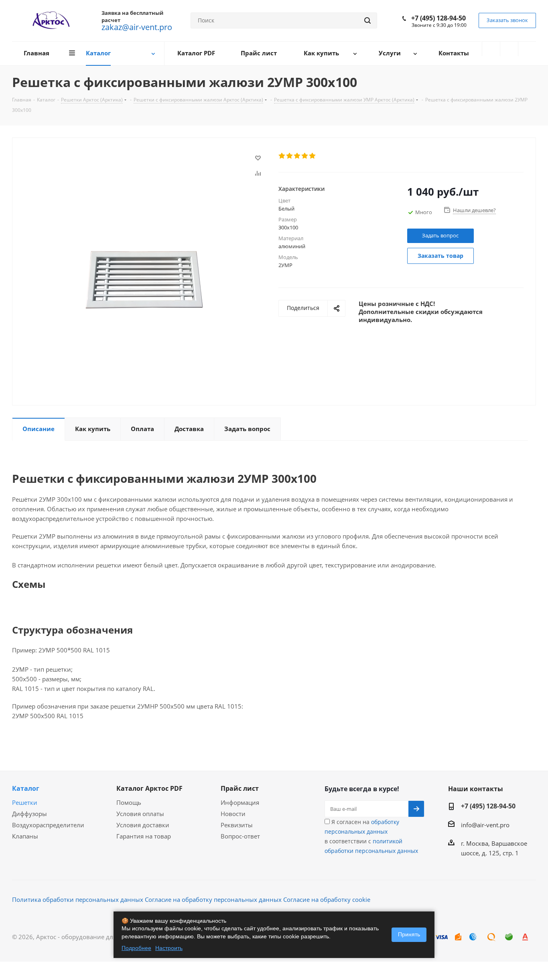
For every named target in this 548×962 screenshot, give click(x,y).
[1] (282, 156)
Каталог (25, 788)
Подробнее (136, 948)
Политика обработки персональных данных (77, 899)
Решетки (24, 802)
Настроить (169, 948)
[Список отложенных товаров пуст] (509, 49)
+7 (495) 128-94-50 (438, 18)
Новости (233, 814)
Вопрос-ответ (240, 836)
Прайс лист (240, 788)
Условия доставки (142, 825)
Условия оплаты (140, 814)
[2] (290, 156)
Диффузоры (29, 814)
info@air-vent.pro (485, 825)
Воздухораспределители (48, 825)
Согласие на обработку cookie (326, 899)
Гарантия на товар (143, 836)
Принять (409, 934)
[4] (305, 156)
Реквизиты (237, 825)
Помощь (128, 802)
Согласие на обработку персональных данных (213, 899)
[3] (297, 156)
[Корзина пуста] (527, 49)
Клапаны (25, 836)
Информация (240, 802)
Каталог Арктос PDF (149, 788)
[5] (313, 156)
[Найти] (367, 20)
